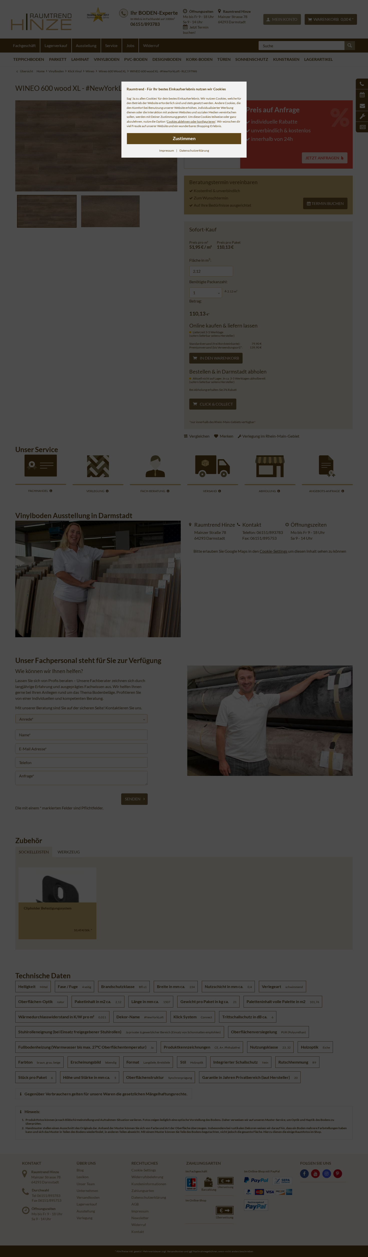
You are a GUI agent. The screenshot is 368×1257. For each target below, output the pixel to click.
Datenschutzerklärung (194, 150)
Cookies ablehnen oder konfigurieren (191, 121)
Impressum (166, 150)
